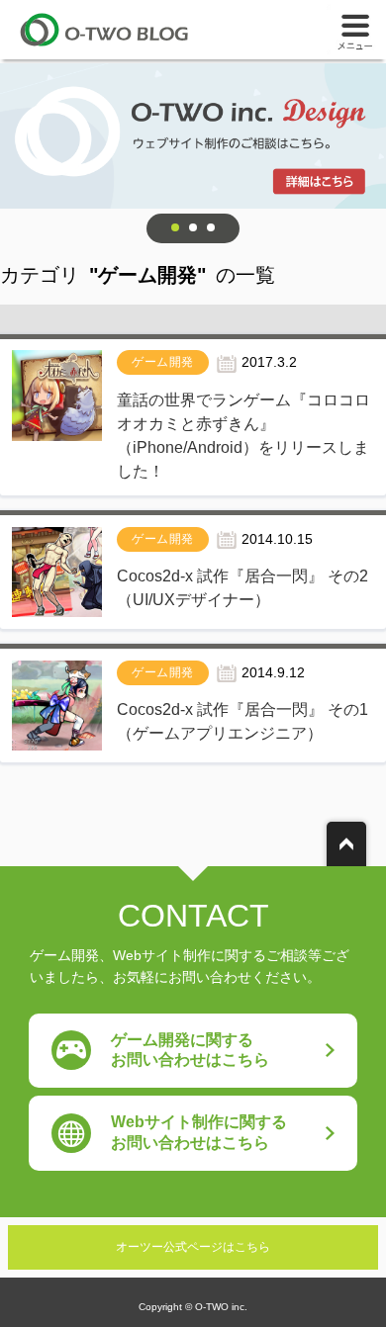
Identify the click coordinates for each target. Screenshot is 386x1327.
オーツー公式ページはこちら (193, 1247)
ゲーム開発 (163, 362)
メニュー (356, 29)
